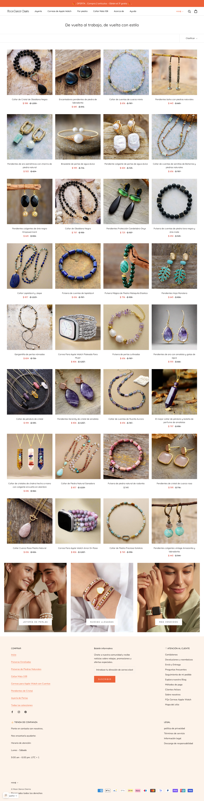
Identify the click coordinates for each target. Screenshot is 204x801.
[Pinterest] (25, 711)
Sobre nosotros (173, 694)
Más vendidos (168, 622)
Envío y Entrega (173, 664)
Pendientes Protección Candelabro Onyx (126, 228)
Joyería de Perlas (35, 622)
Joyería (38, 11)
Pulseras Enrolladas (21, 662)
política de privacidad (174, 728)
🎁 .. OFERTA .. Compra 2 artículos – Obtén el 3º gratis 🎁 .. (102, 3)
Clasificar (190, 38)
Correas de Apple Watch (59, 11)
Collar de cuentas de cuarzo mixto (126, 99)
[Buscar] (189, 11)
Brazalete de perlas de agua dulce (78, 164)
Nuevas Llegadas (102, 622)
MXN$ (178, 11)
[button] (11, 795)
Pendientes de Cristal (22, 690)
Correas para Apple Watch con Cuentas (30, 683)
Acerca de (119, 11)
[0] (195, 11)
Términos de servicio (174, 733)
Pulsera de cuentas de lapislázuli (78, 293)
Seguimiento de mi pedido (178, 674)
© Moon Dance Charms (21, 789)
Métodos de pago (173, 684)
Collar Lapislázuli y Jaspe (29, 293)
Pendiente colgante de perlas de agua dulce (126, 164)
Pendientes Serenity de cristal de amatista (77, 419)
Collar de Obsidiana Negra (78, 228)
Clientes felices (173, 689)
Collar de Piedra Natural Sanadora (78, 483)
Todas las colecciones (22, 705)
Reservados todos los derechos (26, 793)
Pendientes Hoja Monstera (174, 293)
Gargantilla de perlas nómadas (30, 354)
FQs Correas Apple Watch (178, 699)
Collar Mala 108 (100, 11)
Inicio (13, 654)
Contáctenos (171, 654)
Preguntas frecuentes (176, 669)
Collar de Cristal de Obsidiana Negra (29, 99)
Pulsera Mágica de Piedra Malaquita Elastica (126, 293)
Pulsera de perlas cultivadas (126, 354)
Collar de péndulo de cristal (29, 419)
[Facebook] (12, 711)
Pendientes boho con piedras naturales (174, 99)
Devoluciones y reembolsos (179, 659)
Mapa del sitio (172, 704)
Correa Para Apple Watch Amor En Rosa (78, 548)
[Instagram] (19, 711)
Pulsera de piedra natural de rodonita (126, 483)
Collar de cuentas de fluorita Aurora (126, 419)
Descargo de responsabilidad (178, 743)
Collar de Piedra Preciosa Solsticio (126, 548)
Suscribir (104, 679)
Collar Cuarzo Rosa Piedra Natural (29, 548)
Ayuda (133, 11)
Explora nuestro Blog (175, 679)
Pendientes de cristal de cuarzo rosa (174, 483)
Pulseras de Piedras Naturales (26, 669)
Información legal (172, 738)
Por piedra (82, 11)
